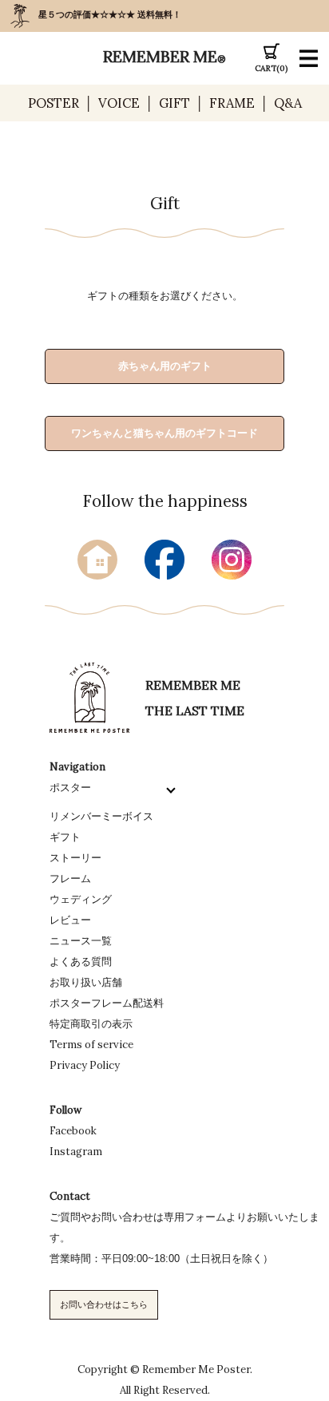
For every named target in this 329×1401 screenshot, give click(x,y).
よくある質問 (81, 962)
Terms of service (91, 1044)
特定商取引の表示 (91, 1024)
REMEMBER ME (164, 56)
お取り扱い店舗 (86, 982)
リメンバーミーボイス (101, 816)
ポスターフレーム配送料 (107, 1003)
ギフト (65, 837)
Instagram (76, 1151)
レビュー (70, 920)
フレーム (70, 879)
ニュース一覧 (81, 941)
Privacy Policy (85, 1065)
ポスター (70, 788)
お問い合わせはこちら (104, 1304)
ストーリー (75, 858)
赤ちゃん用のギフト (165, 366)
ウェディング (81, 899)
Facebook (73, 1131)
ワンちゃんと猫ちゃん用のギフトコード (164, 433)
